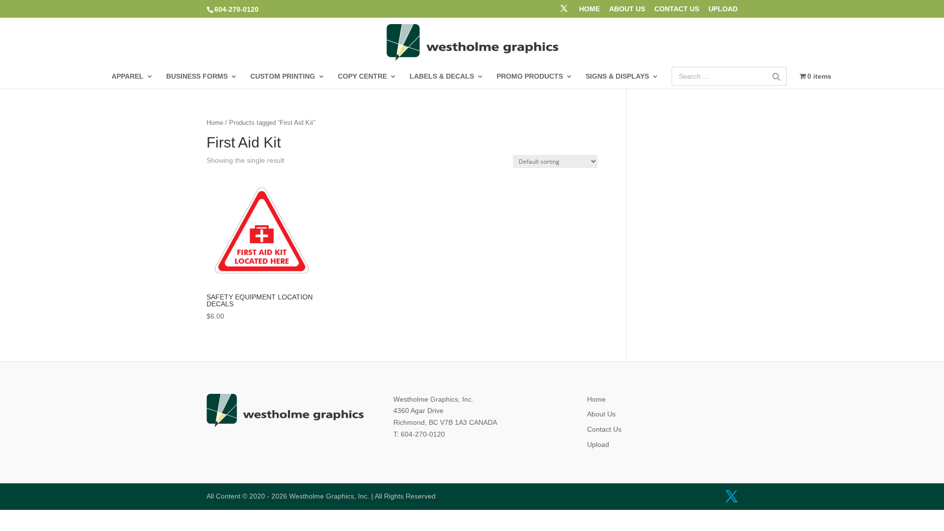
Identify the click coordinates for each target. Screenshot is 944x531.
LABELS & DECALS (442, 76)
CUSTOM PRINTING (282, 76)
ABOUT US (627, 9)
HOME (589, 9)
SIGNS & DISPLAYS (617, 76)
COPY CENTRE (362, 76)
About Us (601, 414)
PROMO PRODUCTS (530, 76)
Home (214, 122)
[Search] (776, 76)
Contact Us (604, 429)
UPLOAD (723, 9)
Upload (598, 444)
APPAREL (128, 76)
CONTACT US (676, 9)
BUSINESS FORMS (197, 76)
